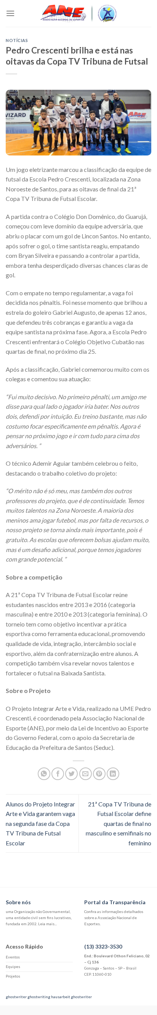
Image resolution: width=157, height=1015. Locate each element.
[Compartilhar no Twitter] (71, 773)
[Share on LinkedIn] (113, 773)
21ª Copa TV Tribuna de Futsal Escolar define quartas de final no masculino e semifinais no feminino (118, 823)
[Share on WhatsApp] (44, 773)
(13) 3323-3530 (103, 946)
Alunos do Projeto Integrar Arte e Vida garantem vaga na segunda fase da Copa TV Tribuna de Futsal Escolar (40, 823)
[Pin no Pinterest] (99, 773)
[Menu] (10, 13)
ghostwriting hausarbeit (48, 996)
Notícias (17, 40)
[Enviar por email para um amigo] (85, 773)
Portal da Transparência (115, 902)
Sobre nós (18, 902)
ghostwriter (16, 996)
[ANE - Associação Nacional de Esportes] (78, 13)
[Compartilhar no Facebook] (57, 773)
